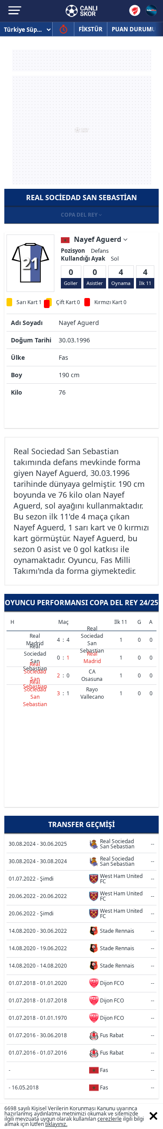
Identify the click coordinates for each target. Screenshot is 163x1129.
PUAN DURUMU (134, 29)
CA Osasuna (92, 675)
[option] (30, 262)
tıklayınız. (56, 1124)
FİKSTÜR (91, 29)
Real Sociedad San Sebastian (92, 639)
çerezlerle (109, 1118)
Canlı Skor (81, 11)
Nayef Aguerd (98, 239)
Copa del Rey (80, 214)
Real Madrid (34, 639)
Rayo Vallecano (92, 693)
